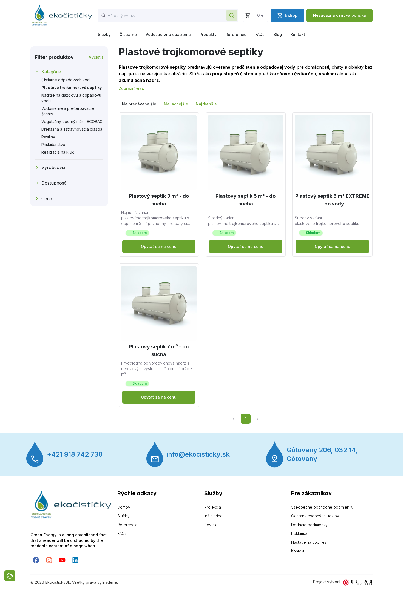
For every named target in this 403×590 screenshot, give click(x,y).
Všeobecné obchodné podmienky (322, 507)
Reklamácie (301, 533)
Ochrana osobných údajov (315, 516)
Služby (104, 34)
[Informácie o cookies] (9, 575)
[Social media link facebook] (35, 560)
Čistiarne (128, 34)
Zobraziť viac (131, 88)
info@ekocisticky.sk (198, 454)
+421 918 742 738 (75, 454)
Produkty (208, 34)
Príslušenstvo (53, 144)
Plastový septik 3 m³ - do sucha (159, 200)
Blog (277, 34)
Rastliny (48, 136)
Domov (123, 507)
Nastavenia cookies (309, 542)
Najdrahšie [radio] (206, 104)
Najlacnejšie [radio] (176, 104)
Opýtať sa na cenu (159, 246)
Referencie (235, 34)
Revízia (210, 524)
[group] (246, 104)
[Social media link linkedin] (75, 560)
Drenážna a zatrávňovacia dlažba (71, 129)
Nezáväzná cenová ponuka (339, 15)
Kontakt (298, 34)
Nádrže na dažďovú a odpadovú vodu (71, 98)
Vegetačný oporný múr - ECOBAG (72, 121)
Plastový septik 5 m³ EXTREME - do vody (332, 200)
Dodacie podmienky (309, 524)
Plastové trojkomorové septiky (71, 87)
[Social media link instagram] (49, 560)
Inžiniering (213, 516)
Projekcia (212, 507)
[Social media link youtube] (62, 560)
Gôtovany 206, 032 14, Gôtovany (322, 454)
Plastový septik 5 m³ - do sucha (245, 200)
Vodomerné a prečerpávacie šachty (67, 111)
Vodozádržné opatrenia (168, 34)
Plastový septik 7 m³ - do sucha (159, 350)
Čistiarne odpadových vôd (65, 80)
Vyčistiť (96, 57)
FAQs (260, 34)
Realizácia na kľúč (57, 152)
